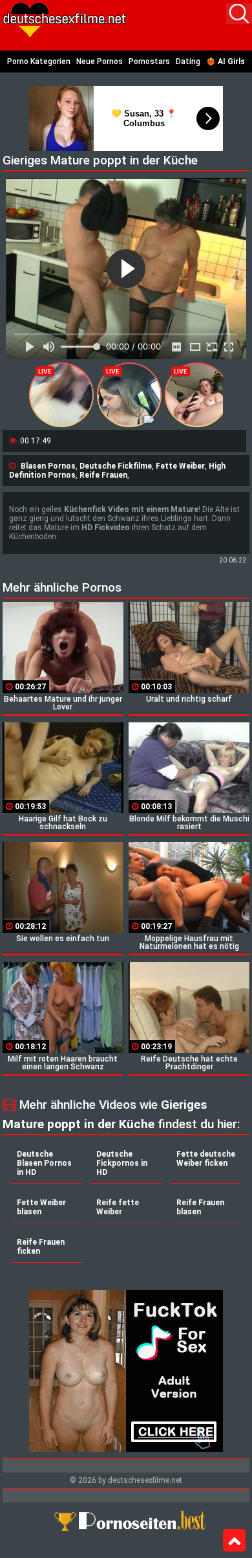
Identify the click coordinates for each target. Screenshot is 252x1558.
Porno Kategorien (38, 61)
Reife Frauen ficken (41, 1247)
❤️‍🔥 (225, 61)
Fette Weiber (180, 466)
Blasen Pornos (48, 466)
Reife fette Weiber (117, 1207)
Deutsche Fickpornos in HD (121, 1163)
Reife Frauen (103, 475)
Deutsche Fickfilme (115, 466)
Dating (188, 61)
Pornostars (149, 61)
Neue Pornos (99, 61)
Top (234, 1540)
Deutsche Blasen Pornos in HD (44, 1163)
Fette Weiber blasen (41, 1207)
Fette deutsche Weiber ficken (205, 1159)
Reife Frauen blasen (200, 1207)
